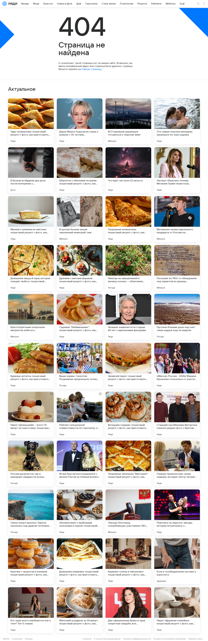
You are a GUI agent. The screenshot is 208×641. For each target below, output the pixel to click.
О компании (17, 639)
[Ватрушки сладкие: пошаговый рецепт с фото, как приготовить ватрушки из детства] (128, 415)
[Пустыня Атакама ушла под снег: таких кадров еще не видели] (177, 317)
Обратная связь (195, 639)
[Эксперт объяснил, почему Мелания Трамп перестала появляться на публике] (177, 170)
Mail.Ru (6, 639)
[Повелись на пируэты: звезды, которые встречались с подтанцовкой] (177, 512)
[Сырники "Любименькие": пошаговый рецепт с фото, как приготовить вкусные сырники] (79, 317)
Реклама (29, 639)
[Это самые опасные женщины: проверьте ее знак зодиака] (177, 121)
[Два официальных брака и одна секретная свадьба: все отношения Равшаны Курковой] (128, 610)
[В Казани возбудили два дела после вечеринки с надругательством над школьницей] (31, 170)
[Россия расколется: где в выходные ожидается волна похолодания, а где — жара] (31, 463)
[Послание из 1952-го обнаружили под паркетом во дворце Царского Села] (177, 268)
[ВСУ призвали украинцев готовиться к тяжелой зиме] (128, 121)
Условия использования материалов (169, 639)
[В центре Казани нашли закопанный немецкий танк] (79, 219)
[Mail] (4, 3)
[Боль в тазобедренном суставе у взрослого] (177, 561)
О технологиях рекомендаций (107, 639)
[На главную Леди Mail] (12, 3)
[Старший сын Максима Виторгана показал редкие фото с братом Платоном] (177, 415)
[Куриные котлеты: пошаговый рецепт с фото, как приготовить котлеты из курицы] (31, 366)
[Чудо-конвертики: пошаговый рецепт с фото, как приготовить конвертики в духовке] (31, 121)
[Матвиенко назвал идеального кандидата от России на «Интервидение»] (177, 219)
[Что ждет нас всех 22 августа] (128, 170)
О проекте (87, 639)
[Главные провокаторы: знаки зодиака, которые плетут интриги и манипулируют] (177, 463)
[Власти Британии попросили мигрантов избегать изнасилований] (31, 317)
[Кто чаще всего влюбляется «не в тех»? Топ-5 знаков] (31, 610)
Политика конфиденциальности (137, 639)
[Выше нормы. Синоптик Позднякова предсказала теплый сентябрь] (79, 366)
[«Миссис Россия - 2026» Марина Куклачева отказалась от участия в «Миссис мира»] (177, 366)
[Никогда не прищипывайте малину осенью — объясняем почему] (128, 268)
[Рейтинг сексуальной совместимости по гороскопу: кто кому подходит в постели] (79, 415)
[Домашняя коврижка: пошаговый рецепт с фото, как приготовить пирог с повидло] (79, 561)
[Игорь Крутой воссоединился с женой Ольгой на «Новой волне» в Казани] (79, 463)
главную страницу (91, 69)
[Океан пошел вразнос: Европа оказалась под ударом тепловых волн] (31, 512)
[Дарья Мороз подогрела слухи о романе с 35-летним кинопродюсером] (79, 121)
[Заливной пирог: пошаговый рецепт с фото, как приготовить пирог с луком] (128, 366)
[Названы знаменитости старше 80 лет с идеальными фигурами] (128, 317)
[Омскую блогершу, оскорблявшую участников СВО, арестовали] (128, 512)
